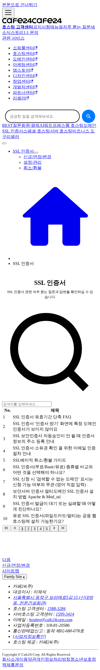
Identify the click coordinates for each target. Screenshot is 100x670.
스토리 (17, 32)
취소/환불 (32, 168)
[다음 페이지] (54, 528)
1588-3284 (56, 608)
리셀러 (19, 98)
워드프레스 (54, 125)
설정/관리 (32, 162)
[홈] (55, 258)
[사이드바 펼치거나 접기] (8, 13)
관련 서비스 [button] (13, 38)
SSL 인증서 (12, 131)
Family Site (14, 577)
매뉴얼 (56, 27)
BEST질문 (11, 125)
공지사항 (41, 27)
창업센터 (21, 81)
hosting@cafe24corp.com (51, 619)
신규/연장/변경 (37, 156)
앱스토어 (21, 70)
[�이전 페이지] (15, 528)
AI (41, 125)
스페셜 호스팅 (36, 131)
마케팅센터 (23, 64)
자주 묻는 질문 (77, 27)
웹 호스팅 (74, 125)
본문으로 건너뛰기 (19, 4)
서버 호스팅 (61, 131)
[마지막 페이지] (62, 528)
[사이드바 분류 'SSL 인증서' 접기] (36, 152)
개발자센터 (23, 87)
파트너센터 (23, 92)
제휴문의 (14, 665)
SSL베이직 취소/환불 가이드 (39, 460)
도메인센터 (23, 59)
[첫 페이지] (6, 528)
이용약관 (27, 659)
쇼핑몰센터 (23, 48)
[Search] (88, 116)
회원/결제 (30, 125)
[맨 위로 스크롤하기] (4, 143)
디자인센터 (23, 76)
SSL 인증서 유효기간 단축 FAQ (42, 417)
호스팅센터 (23, 53)
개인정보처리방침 (53, 659)
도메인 (89, 125)
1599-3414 (65, 614)
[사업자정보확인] (29, 636)
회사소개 (10, 659)
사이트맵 (10, 571)
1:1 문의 (30, 32)
